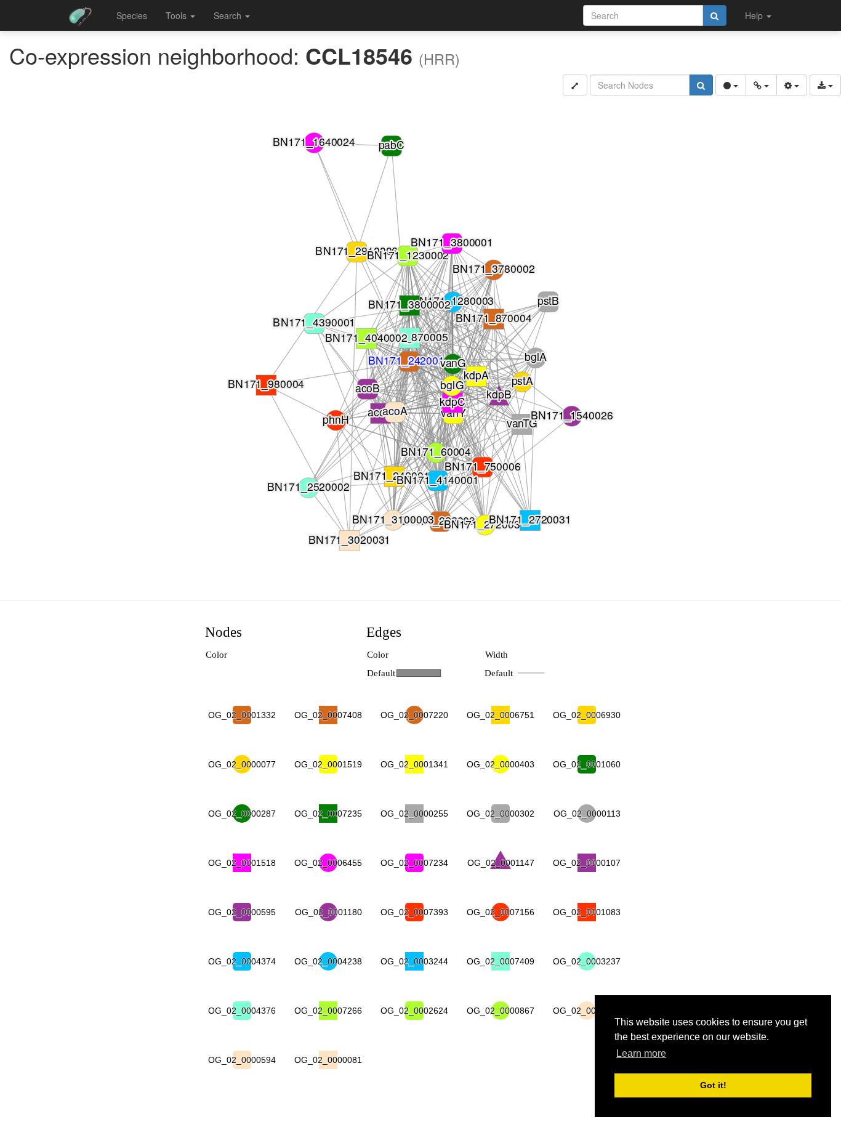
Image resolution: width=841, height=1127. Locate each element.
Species (131, 15)
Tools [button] (177, 15)
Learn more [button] (641, 1053)
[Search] (714, 15)
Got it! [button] (713, 1085)
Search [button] (229, 15)
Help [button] (755, 15)
